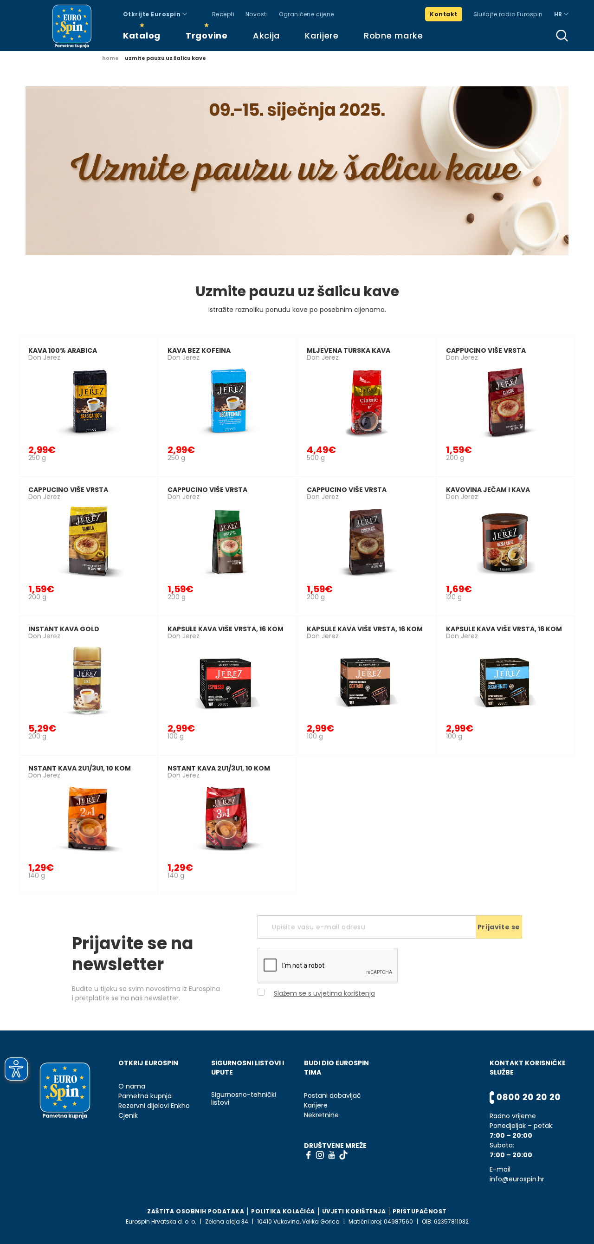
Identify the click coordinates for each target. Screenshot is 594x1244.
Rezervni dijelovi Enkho (154, 1106)
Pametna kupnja (145, 1096)
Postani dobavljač (332, 1096)
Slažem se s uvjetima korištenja (324, 993)
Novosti (256, 14)
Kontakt (443, 14)
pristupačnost (420, 1211)
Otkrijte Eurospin (152, 14)
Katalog (142, 35)
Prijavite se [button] (499, 927)
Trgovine (207, 35)
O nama (131, 1086)
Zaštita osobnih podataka (195, 1211)
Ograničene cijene (306, 14)
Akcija (266, 35)
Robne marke (393, 35)
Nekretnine (321, 1115)
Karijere (322, 35)
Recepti (223, 14)
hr (559, 14)
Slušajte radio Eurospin (508, 14)
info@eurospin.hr (517, 1179)
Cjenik (128, 1116)
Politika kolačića (283, 1211)
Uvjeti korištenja (354, 1211)
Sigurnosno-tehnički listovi (243, 1099)
